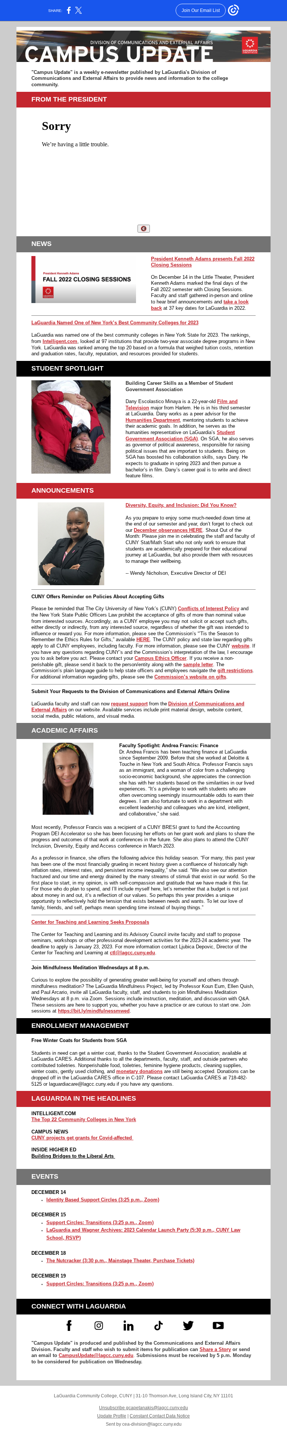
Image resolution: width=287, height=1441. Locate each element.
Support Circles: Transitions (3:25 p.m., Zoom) (100, 1222)
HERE (143, 639)
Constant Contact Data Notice (160, 1416)
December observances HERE (168, 530)
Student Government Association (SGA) (180, 436)
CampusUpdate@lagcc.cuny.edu (96, 1355)
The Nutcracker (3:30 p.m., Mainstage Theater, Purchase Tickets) (120, 1260)
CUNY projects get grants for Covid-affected (82, 1138)
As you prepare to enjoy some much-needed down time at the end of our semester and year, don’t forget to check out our (189, 524)
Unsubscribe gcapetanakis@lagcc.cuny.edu (143, 1407)
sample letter (198, 664)
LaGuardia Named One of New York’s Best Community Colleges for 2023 (114, 322)
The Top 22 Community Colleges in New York (83, 1119)
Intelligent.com (60, 341)
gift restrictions (235, 670)
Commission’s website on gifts (190, 677)
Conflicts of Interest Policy (208, 608)
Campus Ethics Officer (160, 658)
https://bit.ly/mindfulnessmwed (94, 1011)
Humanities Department (153, 420)
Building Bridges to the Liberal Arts (73, 1156)
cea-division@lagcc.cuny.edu (152, 1424)
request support (129, 704)
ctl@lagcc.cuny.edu (132, 952)
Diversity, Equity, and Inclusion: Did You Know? (181, 505)
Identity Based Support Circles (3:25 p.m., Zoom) (102, 1200)
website (240, 646)
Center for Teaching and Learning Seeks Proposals (90, 922)
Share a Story (215, 1349)
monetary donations (139, 1071)
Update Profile (111, 1416)
